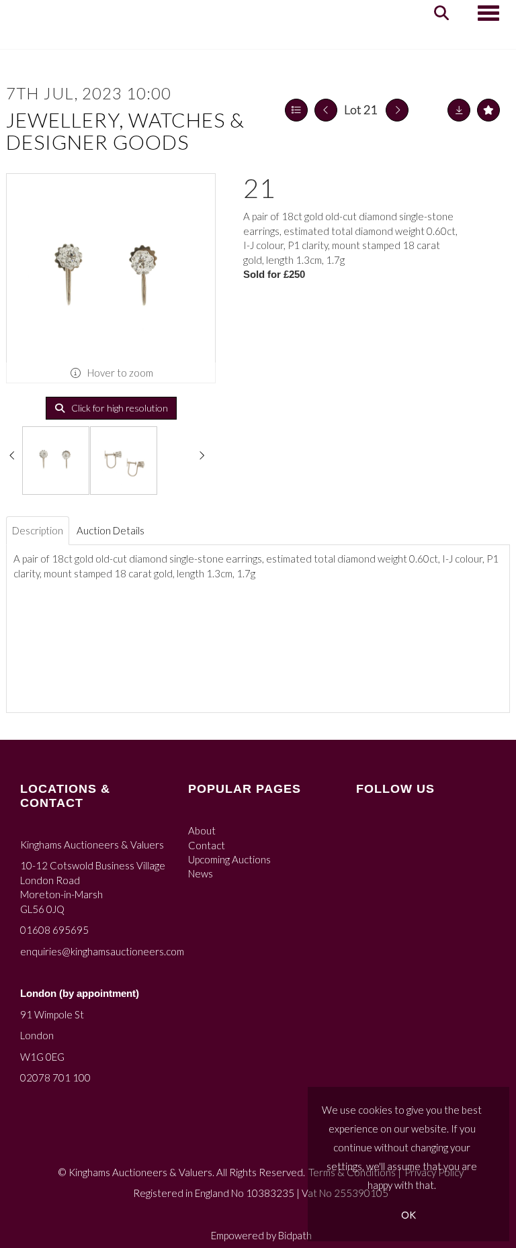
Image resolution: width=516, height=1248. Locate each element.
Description (37, 530)
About (202, 830)
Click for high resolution (118, 408)
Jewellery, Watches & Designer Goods (125, 130)
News (200, 873)
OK (408, 1214)
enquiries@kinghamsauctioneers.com (102, 951)
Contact (206, 845)
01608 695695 (54, 930)
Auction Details (110, 530)
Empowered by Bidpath (261, 1235)
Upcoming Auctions (229, 859)
